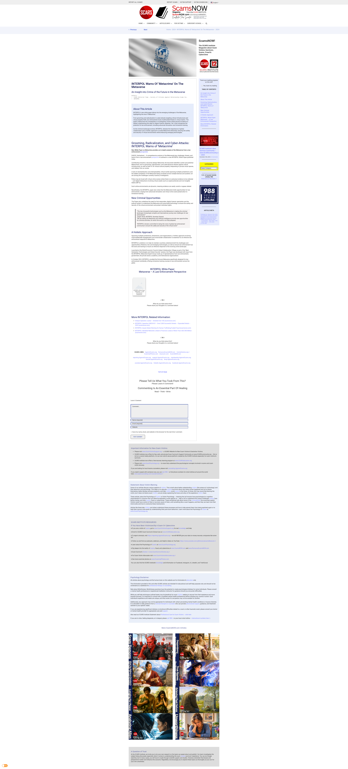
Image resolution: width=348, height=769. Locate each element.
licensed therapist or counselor (165, 604)
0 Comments (213, 152)
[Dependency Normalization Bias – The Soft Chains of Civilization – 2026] (197, 646)
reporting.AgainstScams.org (142, 357)
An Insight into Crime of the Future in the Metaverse (208, 95)
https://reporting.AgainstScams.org (159, 535)
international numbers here (200, 618)
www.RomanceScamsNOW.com (199, 548)
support (165, 611)
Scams (158, 497)
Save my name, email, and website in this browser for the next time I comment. (157, 432)
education (190, 580)
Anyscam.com (164, 354)
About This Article (206, 99)
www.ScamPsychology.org (150, 463)
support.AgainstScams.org (160, 357)
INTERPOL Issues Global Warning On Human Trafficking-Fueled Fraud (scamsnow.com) (163, 328)
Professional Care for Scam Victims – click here (176, 614)
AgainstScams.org (151, 352)
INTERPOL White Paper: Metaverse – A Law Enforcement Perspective (208, 119)
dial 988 (164, 472)
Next (145, 30)
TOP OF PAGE (162, 372)
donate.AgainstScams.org (154, 359)
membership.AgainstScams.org (181, 357)
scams (177, 491)
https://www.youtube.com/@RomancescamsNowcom (197, 541)
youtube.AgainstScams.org (143, 363)
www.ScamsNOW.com (178, 548)
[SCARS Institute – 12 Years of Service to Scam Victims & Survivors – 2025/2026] (209, 59)
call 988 (169, 618)
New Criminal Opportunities (205, 111)
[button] (206, 23)
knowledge (182, 528)
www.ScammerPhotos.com (160, 559)
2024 (174, 29)
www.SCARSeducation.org (183, 460)
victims (163, 487)
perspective (144, 152)
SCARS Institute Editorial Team (208, 215)
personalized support (193, 604)
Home (168, 29)
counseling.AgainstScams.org (177, 468)
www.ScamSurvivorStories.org (158, 552)
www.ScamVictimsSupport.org (152, 451)
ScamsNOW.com (175, 354)
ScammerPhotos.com (151, 354)
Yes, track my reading (210, 86)
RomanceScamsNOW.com (166, 352)
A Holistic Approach (207, 115)
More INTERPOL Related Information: (208, 125)
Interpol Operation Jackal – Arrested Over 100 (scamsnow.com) (155, 321)
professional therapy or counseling (160, 585)
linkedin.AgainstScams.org (162, 363)
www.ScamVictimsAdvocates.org (163, 555)
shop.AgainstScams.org (171, 359)
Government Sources (211, 214)
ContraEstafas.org (182, 352)
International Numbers (208, 174)
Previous (133, 30)
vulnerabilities (196, 500)
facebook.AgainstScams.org (181, 363)
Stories (145, 552)
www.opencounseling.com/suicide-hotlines (148, 474)
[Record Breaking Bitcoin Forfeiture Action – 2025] (209, 136)
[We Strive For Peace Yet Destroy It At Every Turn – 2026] (151, 700)
